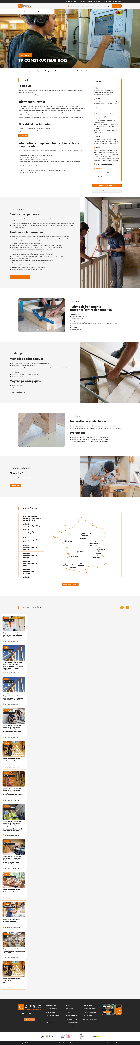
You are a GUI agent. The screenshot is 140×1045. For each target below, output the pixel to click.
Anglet (65, 566)
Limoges (81, 552)
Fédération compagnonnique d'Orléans (29, 571)
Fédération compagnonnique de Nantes (30, 563)
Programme (30, 71)
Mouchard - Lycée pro (94, 544)
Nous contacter (117, 1)
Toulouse (81, 565)
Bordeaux (75, 556)
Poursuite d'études (68, 71)
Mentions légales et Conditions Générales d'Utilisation (67, 1043)
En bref (22, 71)
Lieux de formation (83, 71)
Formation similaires (98, 71)
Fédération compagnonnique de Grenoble (30, 548)
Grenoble (97, 557)
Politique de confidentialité (113, 1043)
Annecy (102, 550)
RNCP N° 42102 (98, 169)
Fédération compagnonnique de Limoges (30, 555)
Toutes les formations (29, 11)
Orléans (83, 539)
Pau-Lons (72, 567)
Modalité (57, 71)
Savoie (98, 553)
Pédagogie (48, 71)
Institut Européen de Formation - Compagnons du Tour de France (32, 518)
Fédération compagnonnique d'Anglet (32, 525)
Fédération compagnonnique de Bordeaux (30, 540)
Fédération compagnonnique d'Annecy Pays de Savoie (31, 532)
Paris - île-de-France (87, 535)
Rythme (39, 71)
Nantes (70, 541)
